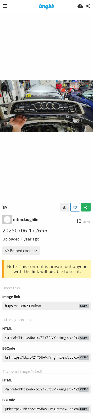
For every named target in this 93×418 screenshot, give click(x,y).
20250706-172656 (24, 230)
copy (84, 305)
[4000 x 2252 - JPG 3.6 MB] (64, 207)
